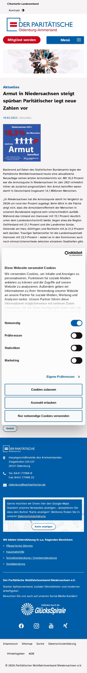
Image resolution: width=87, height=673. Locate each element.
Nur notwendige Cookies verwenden (43, 416)
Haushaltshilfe (15, 552)
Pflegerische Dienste (19, 545)
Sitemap (27, 643)
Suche (40, 643)
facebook (21, 625)
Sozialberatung (15, 564)
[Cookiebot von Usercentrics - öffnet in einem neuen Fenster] (64, 253)
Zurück (10, 428)
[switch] (76, 335)
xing (65, 626)
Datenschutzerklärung (32, 516)
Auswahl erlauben (43, 402)
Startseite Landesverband (24, 3)
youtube (51, 626)
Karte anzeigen (43, 526)
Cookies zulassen (43, 389)
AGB (31, 653)
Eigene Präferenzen (61, 376)
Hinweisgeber (16, 653)
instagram (36, 625)
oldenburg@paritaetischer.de (27, 484)
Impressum (10, 643)
